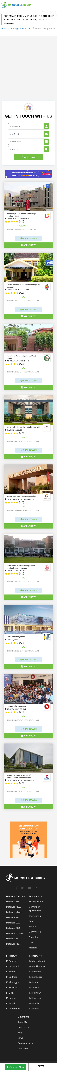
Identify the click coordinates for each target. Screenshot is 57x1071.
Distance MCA (13, 906)
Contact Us (23, 1027)
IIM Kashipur (35, 992)
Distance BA (12, 938)
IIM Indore (34, 982)
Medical (33, 947)
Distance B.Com (14, 933)
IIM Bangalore (35, 976)
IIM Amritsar (35, 971)
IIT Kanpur (11, 998)
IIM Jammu (34, 987)
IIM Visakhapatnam (38, 966)
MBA (30, 28)
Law (31, 942)
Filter (41, 1066)
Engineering (35, 916)
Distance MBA (13, 901)
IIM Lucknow (35, 998)
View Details (30, 238)
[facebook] (17, 888)
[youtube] (29, 888)
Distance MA (12, 917)
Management (17, 28)
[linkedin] (36, 888)
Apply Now (29, 245)
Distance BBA (13, 922)
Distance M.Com (14, 912)
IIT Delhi (10, 992)
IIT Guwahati (12, 966)
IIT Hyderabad (13, 1008)
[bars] (54, 5)
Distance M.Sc (13, 943)
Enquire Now (28, 157)
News (20, 1037)
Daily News (23, 1048)
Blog (20, 1032)
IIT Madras (11, 971)
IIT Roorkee (11, 961)
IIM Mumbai (34, 1003)
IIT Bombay (12, 987)
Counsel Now (16, 1067)
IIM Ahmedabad (37, 961)
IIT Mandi (10, 1003)
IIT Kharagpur (13, 982)
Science (33, 926)
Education (34, 937)
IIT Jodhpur (11, 976)
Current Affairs (25, 1043)
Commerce (35, 931)
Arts (31, 921)
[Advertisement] (28, 70)
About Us (22, 1022)
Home (4, 28)
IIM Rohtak (34, 1008)
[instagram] (22, 888)
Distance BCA (13, 928)
